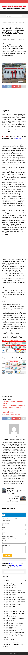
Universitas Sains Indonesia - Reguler (11, 455)
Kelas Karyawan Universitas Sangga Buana (13, 618)
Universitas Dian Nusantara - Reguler (12, 590)
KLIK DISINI (18, 138)
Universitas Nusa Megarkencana (11, 481)
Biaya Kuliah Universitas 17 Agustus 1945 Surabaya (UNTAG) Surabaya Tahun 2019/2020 (14, 407)
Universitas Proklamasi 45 (8, 473)
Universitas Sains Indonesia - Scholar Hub (14, 454)
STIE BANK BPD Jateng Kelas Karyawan (14, 472)
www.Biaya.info (15, 567)
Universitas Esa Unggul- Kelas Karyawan (13, 623)
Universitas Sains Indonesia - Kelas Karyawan (14, 447)
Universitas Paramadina (8, 459)
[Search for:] (14, 16)
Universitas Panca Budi (18, 478)
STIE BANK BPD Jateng (19, 470)
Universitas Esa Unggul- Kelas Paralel (12, 625)
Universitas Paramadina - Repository (17, 457)
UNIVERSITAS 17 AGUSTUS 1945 (11, 415)
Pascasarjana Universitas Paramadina (16, 462)
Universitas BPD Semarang (9, 627)
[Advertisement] (14, 99)
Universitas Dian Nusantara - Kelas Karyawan (14, 592)
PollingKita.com (13, 563)
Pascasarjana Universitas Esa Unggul (11, 467)
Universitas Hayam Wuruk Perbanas (12, 634)
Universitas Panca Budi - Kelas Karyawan (14, 480)
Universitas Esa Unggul (20, 465)
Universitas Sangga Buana (9, 463)
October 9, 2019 (6, 39)
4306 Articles (19, 437)
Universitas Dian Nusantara (18, 441)
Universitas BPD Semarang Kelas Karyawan (14, 629)
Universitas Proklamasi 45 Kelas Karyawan (13, 632)
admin (13, 39)
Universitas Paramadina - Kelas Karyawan (13, 611)
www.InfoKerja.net (16, 565)
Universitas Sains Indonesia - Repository (14, 449)
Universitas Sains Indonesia (18, 446)
